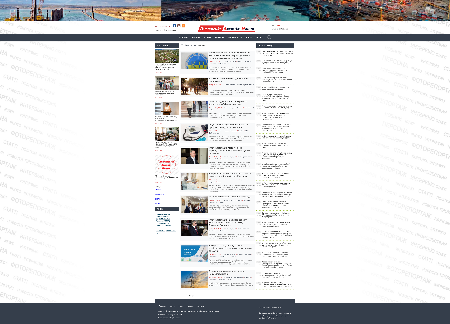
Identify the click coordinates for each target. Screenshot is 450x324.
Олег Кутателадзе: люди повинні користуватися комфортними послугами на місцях (229, 150)
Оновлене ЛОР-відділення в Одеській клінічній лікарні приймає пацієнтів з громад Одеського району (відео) (274, 194)
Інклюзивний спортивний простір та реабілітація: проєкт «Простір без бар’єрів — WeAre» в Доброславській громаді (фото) (274, 235)
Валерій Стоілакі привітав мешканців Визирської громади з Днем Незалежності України (274, 175)
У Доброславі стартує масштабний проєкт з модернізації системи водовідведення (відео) (273, 166)
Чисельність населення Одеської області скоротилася (230, 79)
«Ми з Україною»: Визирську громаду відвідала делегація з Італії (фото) (274, 62)
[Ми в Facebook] (174, 26)
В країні (219, 182)
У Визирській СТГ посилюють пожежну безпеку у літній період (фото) (272, 145)
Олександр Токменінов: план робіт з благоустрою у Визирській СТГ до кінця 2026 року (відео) (273, 70)
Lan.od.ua (277, 307)
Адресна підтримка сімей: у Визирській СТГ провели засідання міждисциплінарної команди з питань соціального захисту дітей (275, 265)
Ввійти (275, 28)
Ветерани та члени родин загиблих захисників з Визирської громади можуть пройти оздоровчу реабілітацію (274, 127)
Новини (196, 37)
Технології (212, 159)
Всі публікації (235, 37)
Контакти (200, 306)
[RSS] (184, 26)
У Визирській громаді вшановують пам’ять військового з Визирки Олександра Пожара (273, 185)
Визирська (226, 64)
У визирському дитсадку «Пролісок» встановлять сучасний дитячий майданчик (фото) (274, 245)
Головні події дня (230, 62)
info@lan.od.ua (174, 318)
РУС (273, 25)
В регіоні (241, 131)
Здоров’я (234, 131)
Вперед (192, 295)
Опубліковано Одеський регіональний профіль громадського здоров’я (229, 126)
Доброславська (214, 133)
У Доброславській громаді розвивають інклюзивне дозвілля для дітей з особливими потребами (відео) (275, 284)
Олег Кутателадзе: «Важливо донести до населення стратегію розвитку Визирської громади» (228, 222)
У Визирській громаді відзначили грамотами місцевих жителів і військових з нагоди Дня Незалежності (273, 116)
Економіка (247, 62)
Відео (249, 37)
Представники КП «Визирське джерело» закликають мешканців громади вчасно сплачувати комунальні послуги (229, 55)
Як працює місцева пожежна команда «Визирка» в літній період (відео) (274, 107)
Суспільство (213, 64)
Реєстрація (283, 28)
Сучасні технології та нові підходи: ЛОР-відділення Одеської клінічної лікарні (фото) (273, 215)
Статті (207, 37)
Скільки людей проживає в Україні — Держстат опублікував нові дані (228, 103)
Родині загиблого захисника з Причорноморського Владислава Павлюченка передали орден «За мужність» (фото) (273, 204)
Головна (183, 37)
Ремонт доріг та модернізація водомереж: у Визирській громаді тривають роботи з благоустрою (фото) (273, 97)
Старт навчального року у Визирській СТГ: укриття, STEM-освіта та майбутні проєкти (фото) (275, 53)
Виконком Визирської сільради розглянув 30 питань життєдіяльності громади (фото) (274, 80)
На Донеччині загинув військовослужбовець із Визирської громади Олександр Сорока (274, 275)
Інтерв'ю (219, 37)
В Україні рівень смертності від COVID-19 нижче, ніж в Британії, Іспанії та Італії (230, 175)
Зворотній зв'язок (162, 26)
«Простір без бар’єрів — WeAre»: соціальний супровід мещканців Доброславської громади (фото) (272, 254)
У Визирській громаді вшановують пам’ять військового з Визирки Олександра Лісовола (273, 224)
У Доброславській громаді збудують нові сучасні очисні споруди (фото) (274, 137)
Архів (259, 37)
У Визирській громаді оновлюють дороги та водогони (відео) (273, 88)
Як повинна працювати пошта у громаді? (230, 196)
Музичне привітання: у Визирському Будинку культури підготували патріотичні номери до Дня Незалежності (274, 156)
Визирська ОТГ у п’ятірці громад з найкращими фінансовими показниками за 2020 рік (230, 248)
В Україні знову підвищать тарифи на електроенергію (226, 272)
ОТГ (219, 64)
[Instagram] (179, 26)
